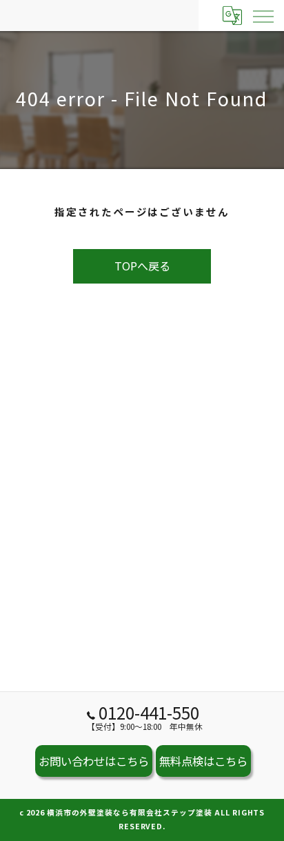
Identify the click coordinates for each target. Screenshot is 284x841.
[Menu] (262, 15)
